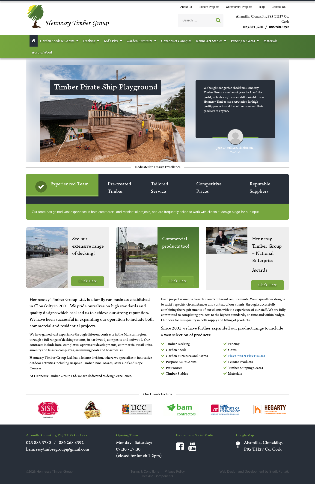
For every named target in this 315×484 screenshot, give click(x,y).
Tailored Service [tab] (159, 188)
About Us (186, 7)
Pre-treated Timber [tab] (119, 188)
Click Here (87, 281)
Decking (89, 41)
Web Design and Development (242, 471)
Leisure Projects (209, 7)
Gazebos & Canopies (176, 41)
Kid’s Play (111, 41)
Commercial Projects (239, 7)
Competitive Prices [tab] (209, 188)
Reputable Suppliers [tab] (260, 188)
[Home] (68, 15)
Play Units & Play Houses (246, 356)
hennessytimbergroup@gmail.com (57, 450)
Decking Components (157, 476)
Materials (270, 41)
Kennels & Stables (209, 41)
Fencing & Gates (243, 41)
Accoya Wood (42, 53)
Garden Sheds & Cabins (57, 41)
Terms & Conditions (145, 471)
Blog (262, 7)
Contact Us (278, 7)
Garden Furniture (139, 41)
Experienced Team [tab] (69, 184)
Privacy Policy (175, 471)
